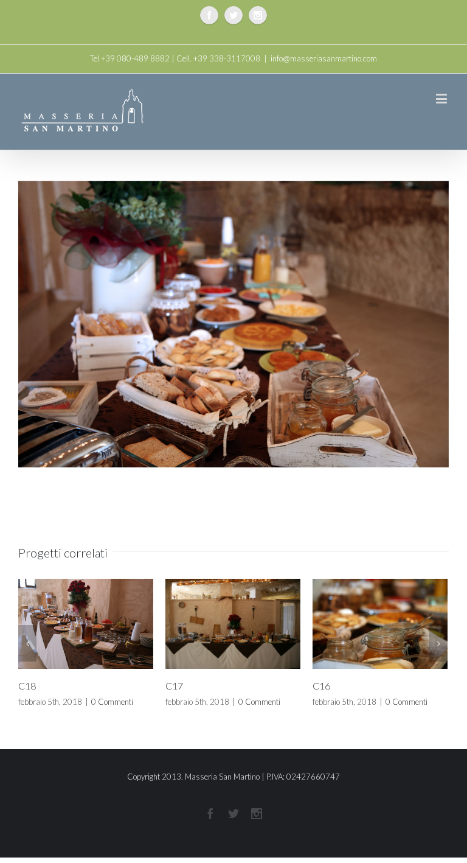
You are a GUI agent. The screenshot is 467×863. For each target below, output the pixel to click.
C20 (425, 697)
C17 (131, 685)
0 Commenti (69, 702)
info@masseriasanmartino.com (324, 58)
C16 (278, 685)
